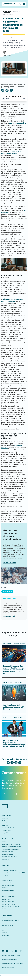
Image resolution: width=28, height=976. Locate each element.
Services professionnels (8, 901)
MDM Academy (6, 909)
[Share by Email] (19, 763)
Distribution (5, 875)
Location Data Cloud (7, 854)
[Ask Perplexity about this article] (11, 90)
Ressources (5, 928)
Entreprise (5, 818)
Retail (3, 868)
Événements (5, 935)
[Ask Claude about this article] (7, 90)
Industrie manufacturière (9, 870)
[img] (21, 99)
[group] (14, 98)
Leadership (5, 825)
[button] (3, 98)
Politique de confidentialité (9, 959)
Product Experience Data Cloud (11, 844)
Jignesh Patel (7, 55)
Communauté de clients (8, 904)
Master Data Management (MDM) (11, 152)
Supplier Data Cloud (7, 851)
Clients (4, 820)
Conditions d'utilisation (8, 967)
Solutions (4, 842)
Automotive (5, 878)
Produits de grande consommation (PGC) (13, 873)
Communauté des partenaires (10, 906)
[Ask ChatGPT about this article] (2, 90)
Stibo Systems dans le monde (10, 920)
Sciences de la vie (7, 880)
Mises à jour (5, 859)
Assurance (5, 888)
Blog (3, 930)
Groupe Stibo (5, 833)
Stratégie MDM (7, 591)
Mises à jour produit (7, 925)
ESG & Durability (6, 830)
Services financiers (7, 883)
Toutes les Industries (8, 890)
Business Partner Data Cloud (10, 849)
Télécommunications (8, 885)
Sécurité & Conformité (8, 828)
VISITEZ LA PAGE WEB (9, 563)
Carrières (4, 923)
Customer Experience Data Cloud (11, 847)
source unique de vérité (18, 123)
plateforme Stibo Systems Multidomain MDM (12, 300)
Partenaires (5, 823)
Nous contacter (9, 794)
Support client (6, 899)
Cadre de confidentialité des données (12, 963)
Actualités (4, 933)
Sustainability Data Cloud (9, 856)
